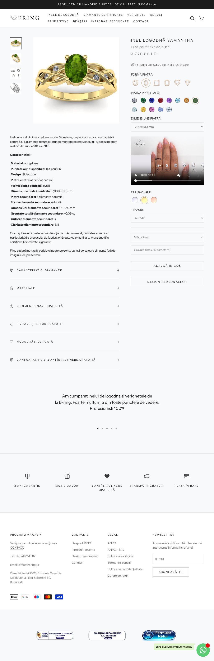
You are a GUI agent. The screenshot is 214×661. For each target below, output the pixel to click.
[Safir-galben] (143, 109)
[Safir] (151, 100)
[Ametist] (169, 100)
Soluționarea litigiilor (121, 556)
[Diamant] (134, 100)
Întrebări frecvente (110, 21)
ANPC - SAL (116, 550)
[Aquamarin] (134, 109)
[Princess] (156, 82)
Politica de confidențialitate (125, 569)
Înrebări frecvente (83, 550)
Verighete (136, 14)
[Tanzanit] (160, 109)
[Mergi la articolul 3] (16, 73)
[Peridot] (195, 100)
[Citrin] (186, 100)
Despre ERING (81, 543)
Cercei (156, 14)
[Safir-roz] (151, 109)
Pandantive (58, 21)
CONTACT (16, 547)
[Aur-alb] (135, 200)
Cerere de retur (118, 575)
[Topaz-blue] (177, 100)
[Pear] (187, 82)
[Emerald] (166, 82)
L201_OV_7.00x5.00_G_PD (150, 47)
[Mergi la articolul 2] (16, 58)
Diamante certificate (103, 14)
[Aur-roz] (154, 200)
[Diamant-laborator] (169, 109)
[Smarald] (143, 100)
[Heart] (177, 82)
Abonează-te (171, 572)
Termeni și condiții (119, 563)
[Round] (135, 82)
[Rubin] (160, 100)
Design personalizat (167, 281)
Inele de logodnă (63, 14)
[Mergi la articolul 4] (16, 88)
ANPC (112, 543)
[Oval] (145, 82)
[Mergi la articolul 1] (16, 43)
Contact (141, 21)
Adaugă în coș (167, 265)
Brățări (80, 21)
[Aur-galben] (144, 200)
